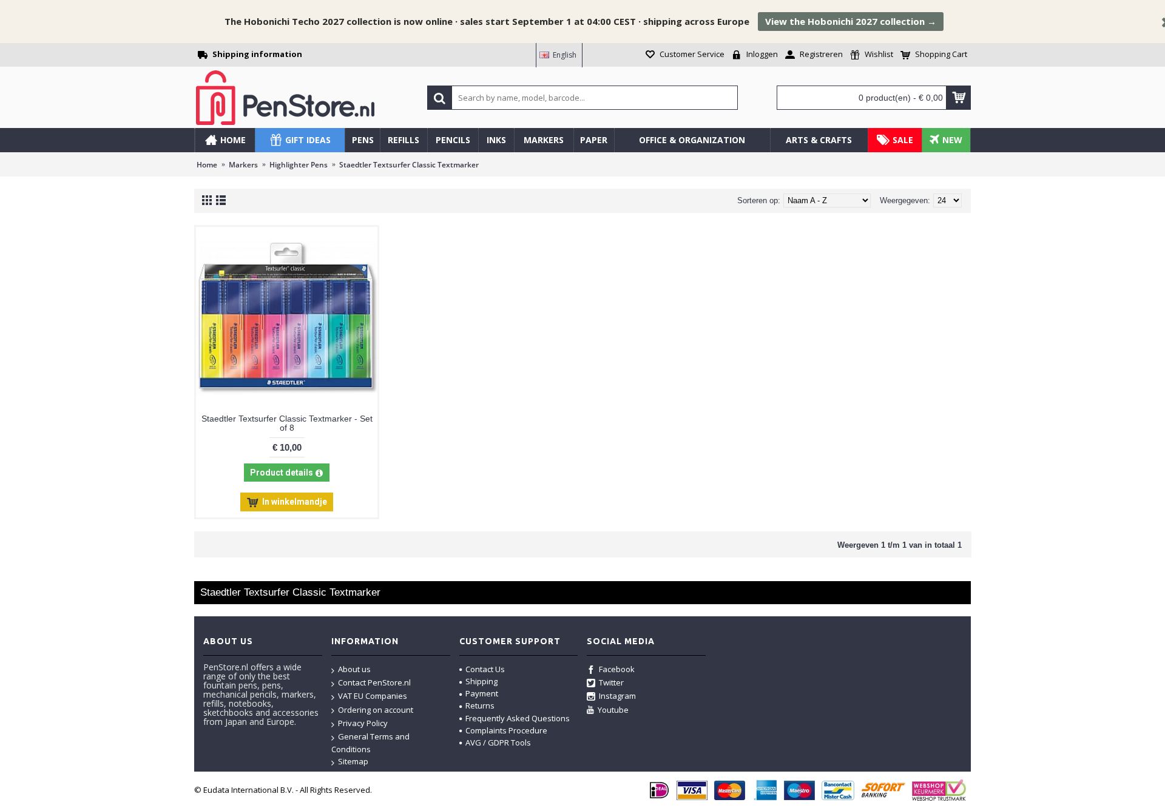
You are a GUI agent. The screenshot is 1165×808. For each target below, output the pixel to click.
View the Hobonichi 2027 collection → (850, 21)
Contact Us (485, 669)
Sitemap (353, 761)
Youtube (613, 709)
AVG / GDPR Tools (498, 742)
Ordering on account (375, 709)
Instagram (617, 695)
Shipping (481, 681)
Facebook (617, 669)
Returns (480, 705)
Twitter (611, 682)
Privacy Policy (363, 723)
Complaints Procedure (506, 730)
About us (354, 669)
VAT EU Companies (372, 695)
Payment (481, 693)
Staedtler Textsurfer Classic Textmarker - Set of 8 (287, 423)
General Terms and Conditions (370, 742)
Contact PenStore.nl (374, 682)
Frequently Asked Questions (517, 718)
